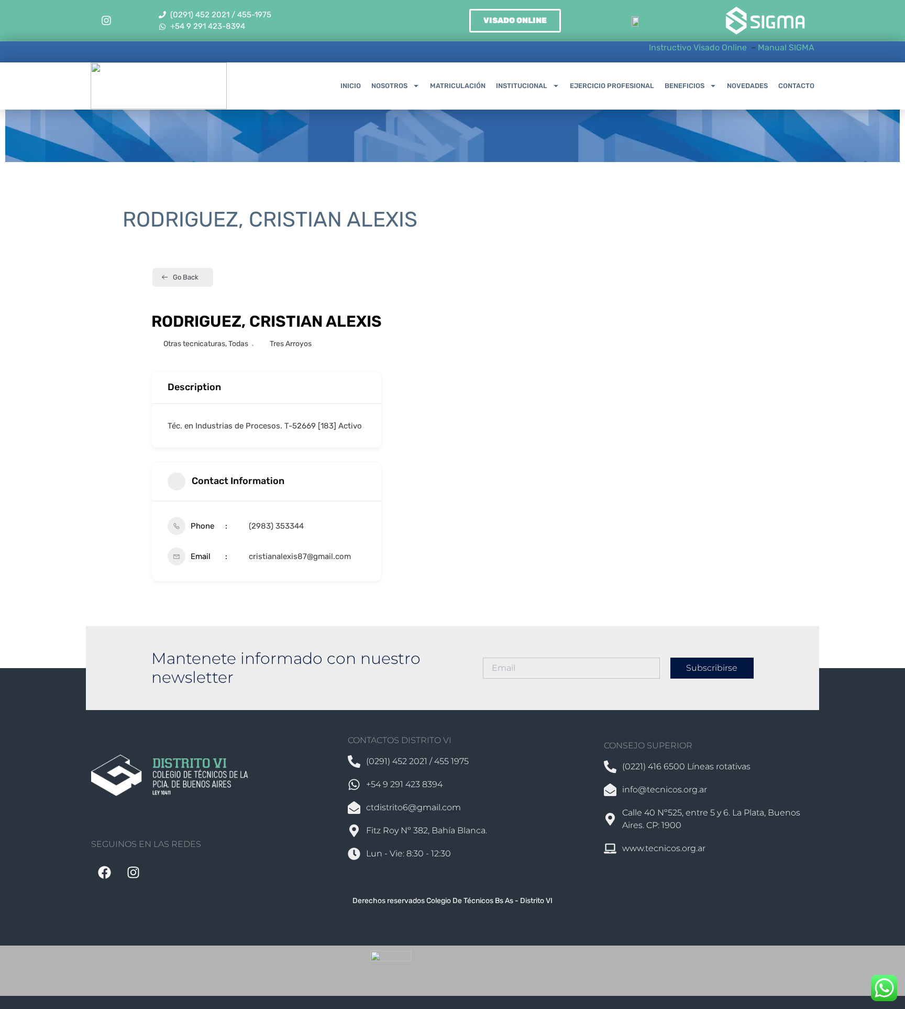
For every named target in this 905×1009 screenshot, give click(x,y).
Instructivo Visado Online (699, 47)
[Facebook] (104, 872)
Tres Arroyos (291, 343)
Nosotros (389, 86)
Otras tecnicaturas (194, 343)
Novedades (747, 86)
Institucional (521, 86)
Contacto (796, 86)
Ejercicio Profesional (612, 86)
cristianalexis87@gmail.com (300, 556)
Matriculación (457, 86)
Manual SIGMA (786, 47)
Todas (238, 343)
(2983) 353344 (276, 526)
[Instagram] (106, 20)
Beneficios (684, 86)
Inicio (350, 86)
